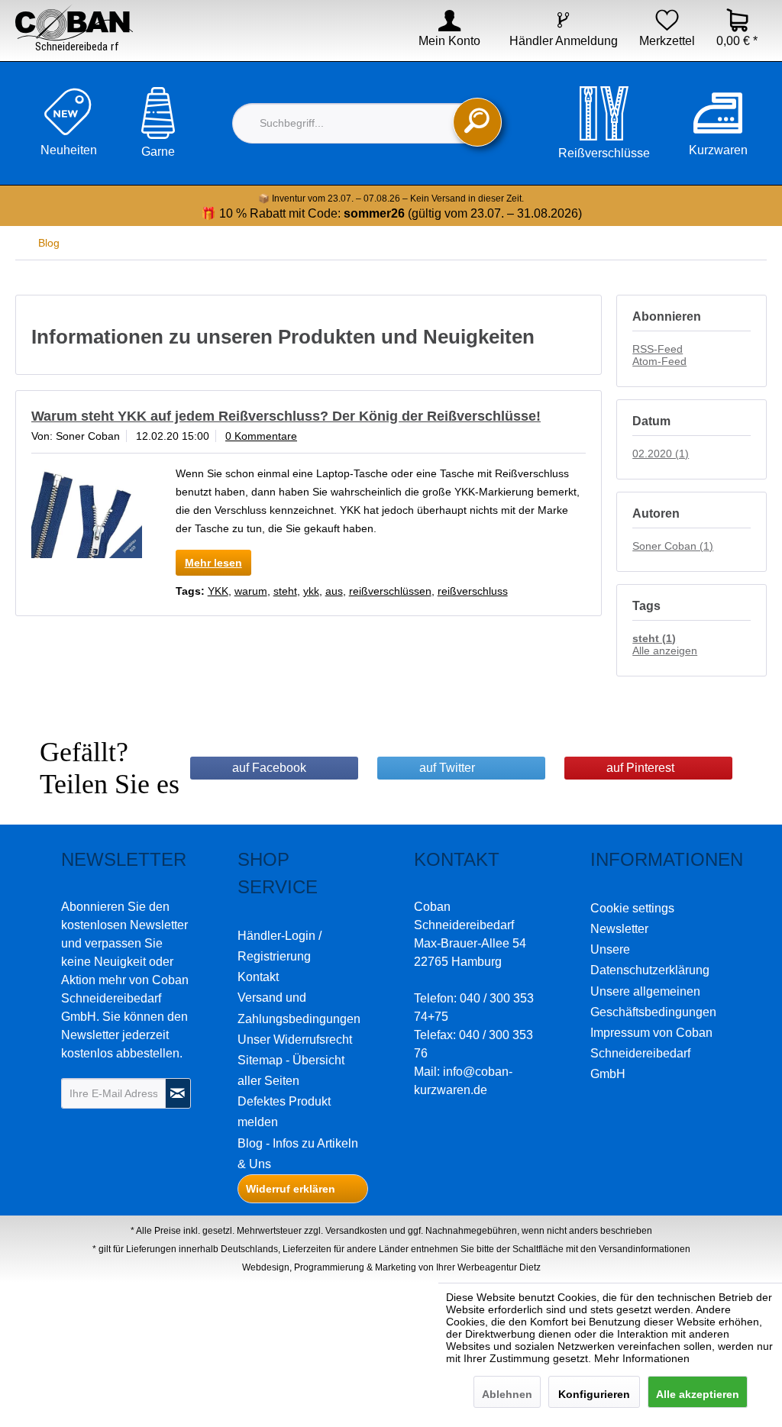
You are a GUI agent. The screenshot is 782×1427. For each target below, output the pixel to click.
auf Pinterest (640, 767)
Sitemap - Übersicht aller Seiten (291, 1070)
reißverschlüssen (390, 591)
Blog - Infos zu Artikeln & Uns (298, 1153)
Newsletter (619, 928)
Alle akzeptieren (697, 1394)
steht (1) (654, 638)
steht (285, 591)
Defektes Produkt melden (284, 1111)
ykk (311, 591)
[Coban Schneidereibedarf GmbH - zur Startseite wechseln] (74, 28)
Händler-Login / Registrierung (280, 946)
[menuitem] (439, 41)
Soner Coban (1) (672, 546)
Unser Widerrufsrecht (295, 1039)
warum (250, 591)
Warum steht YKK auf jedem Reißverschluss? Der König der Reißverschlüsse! (286, 416)
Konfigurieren (594, 1394)
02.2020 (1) (660, 453)
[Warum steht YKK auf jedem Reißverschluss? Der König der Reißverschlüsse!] (86, 514)
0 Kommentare (261, 436)
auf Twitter (447, 767)
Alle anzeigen (664, 650)
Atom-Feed (659, 361)
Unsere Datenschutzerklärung (649, 960)
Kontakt (258, 976)
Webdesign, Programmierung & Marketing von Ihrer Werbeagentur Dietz (391, 1267)
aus (334, 591)
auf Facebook (269, 767)
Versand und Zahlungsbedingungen (299, 1008)
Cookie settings (632, 908)
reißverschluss (473, 591)
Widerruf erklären (290, 1189)
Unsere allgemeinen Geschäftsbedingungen (653, 1002)
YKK (218, 591)
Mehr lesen (213, 563)
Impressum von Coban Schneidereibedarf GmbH (651, 1053)
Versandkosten (356, 1230)
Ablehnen (507, 1394)
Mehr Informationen (642, 1358)
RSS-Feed (657, 349)
